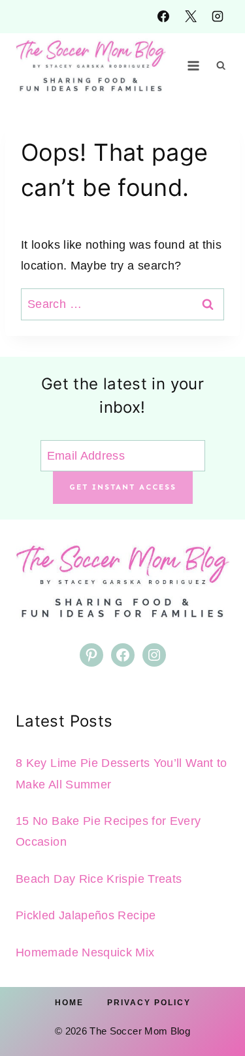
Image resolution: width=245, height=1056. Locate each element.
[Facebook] (163, 16)
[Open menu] (194, 65)
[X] (191, 16)
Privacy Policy (149, 1002)
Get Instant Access (122, 487)
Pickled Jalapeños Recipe (86, 915)
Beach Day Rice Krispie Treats (99, 878)
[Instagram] (217, 16)
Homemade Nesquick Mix (85, 952)
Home (69, 1002)
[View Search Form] (220, 65)
